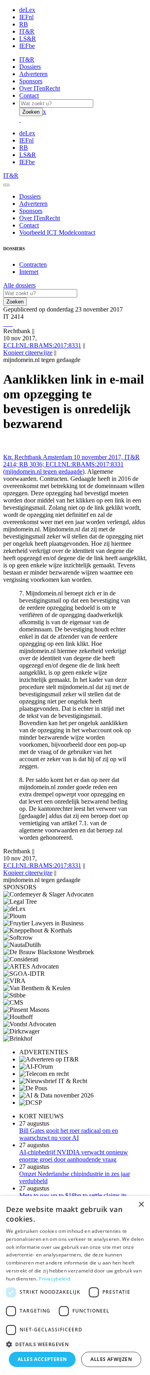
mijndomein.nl (23, 471)
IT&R (26, 31)
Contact (29, 95)
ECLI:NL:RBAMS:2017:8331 (42, 345)
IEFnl (26, 17)
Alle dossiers (19, 285)
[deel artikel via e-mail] (5, 323)
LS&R (27, 38)
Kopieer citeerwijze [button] (27, 352)
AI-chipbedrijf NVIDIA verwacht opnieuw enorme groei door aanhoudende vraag (73, 1156)
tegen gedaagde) (63, 471)
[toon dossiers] (12, 323)
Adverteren (33, 73)
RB (23, 24)
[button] (75, 1344)
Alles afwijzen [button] (111, 1359)
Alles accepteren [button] (42, 1359)
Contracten (33, 264)
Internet (28, 271)
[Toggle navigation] (6, 185)
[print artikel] (4, 323)
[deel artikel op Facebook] (7, 323)
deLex (27, 9)
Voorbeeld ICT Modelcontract (57, 232)
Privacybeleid (54, 1278)
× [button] (141, 1205)
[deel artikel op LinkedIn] (10, 323)
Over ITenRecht (39, 88)
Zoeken (31, 112)
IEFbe (27, 45)
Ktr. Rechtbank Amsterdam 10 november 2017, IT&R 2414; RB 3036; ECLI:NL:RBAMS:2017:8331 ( (71, 464)
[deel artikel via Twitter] (9, 323)
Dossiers (30, 66)
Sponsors (30, 81)
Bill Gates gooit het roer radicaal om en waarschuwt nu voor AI (68, 1134)
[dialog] (75, 1285)
